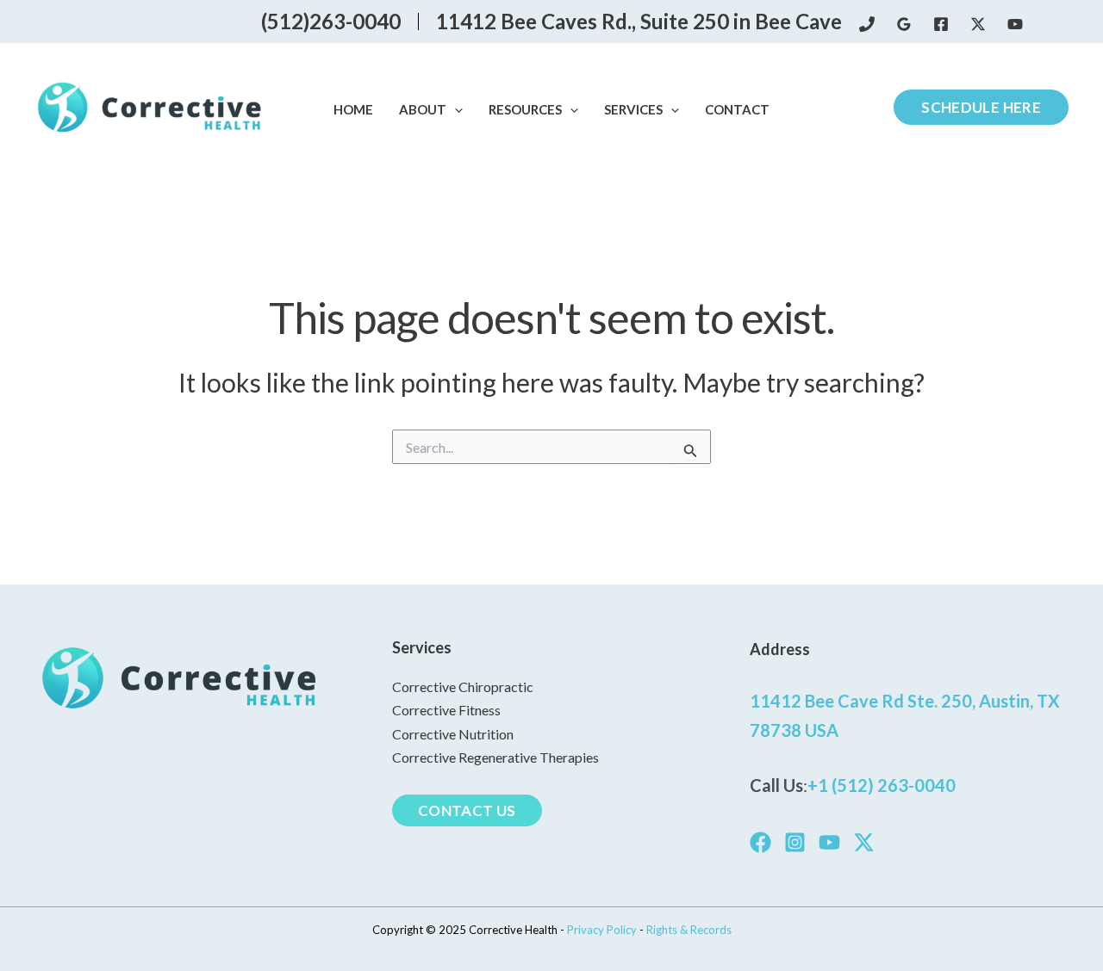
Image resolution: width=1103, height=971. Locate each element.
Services (633, 109)
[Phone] (867, 24)
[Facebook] (941, 24)
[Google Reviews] (904, 24)
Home (353, 109)
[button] (454, 110)
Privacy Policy (603, 930)
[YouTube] (1015, 24)
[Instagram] (795, 842)
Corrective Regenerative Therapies (495, 757)
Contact (737, 109)
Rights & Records (689, 930)
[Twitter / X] (978, 24)
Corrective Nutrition (453, 734)
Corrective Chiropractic (462, 686)
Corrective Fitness (446, 710)
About (422, 109)
